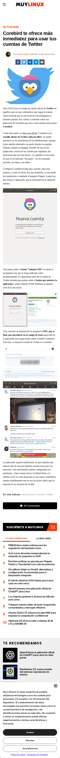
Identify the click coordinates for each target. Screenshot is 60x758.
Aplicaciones (28, 494)
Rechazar (30, 741)
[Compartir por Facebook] (18, 62)
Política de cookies (18, 755)
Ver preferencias (30, 749)
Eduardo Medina (22, 54)
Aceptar (30, 732)
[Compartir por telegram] (36, 62)
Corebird (40, 494)
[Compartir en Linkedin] (30, 62)
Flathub (24, 147)
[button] (55, 685)
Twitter (49, 494)
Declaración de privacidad (37, 755)
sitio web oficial (29, 133)
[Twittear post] (24, 62)
